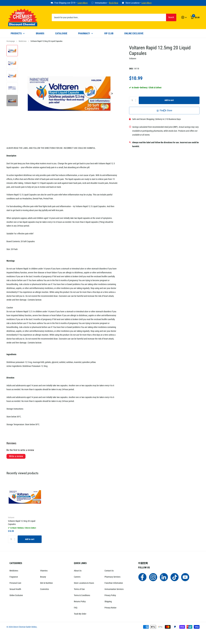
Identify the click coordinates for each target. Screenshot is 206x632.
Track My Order (80, 614)
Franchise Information (114, 583)
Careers (77, 577)
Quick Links (80, 563)
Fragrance (14, 577)
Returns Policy (80, 601)
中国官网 (143, 563)
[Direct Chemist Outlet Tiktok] (174, 577)
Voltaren (132, 58)
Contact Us (109, 570)
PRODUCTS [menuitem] (16, 33)
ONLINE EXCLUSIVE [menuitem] (133, 33)
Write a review (16, 456)
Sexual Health (15, 589)
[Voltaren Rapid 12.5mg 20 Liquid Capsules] (25, 497)
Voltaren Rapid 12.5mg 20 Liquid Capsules (21, 522)
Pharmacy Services (112, 577)
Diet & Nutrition (46, 583)
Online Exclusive (16, 595)
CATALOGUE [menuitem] (61, 33)
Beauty (43, 577)
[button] (112, 93)
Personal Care (15, 583)
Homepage (10, 41)
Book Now (113, 3)
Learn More (83, 3)
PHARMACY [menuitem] (84, 33)
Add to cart (169, 100)
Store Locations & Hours (84, 583)
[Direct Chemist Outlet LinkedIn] (164, 577)
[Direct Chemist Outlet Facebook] (142, 577)
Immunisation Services (114, 589)
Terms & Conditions (82, 595)
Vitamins (44, 570)
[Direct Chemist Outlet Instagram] (153, 577)
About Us (77, 570)
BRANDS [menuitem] (40, 33)
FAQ (75, 607)
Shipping (108, 601)
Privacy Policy (110, 595)
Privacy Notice (110, 607)
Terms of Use (79, 589)
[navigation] (12, 50)
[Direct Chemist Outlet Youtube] (185, 577)
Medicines (23, 41)
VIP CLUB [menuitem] (108, 33)
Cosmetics (44, 589)
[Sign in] (184, 17)
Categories (16, 563)
